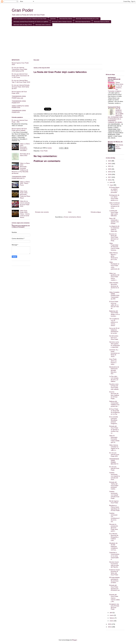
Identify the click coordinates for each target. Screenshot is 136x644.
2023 (110, 161)
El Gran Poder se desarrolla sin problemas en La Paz (114, 411)
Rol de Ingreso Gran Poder (114, 502)
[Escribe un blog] (62, 148)
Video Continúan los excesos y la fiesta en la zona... (114, 205)
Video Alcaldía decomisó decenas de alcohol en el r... (114, 286)
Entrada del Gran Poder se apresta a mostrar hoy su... (114, 429)
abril (111, 612)
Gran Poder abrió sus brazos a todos (113, 361)
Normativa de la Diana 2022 (25, 154)
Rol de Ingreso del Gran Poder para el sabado (19, 129)
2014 (110, 627)
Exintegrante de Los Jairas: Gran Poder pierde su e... (114, 197)
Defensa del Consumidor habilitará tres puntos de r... (114, 404)
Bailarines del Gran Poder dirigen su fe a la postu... (114, 313)
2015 (110, 624)
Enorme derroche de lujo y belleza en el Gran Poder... (114, 395)
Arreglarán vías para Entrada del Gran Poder (114, 606)
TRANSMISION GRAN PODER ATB (19, 111)
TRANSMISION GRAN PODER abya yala (19, 97)
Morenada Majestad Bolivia (82, 21)
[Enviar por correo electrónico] (60, 148)
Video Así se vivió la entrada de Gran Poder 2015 (25, 203)
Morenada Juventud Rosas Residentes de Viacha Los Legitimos (31, 21)
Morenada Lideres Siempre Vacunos (62, 21)
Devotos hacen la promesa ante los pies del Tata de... (114, 564)
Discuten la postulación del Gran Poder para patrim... (113, 527)
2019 (110, 172)
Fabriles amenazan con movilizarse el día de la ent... (114, 517)
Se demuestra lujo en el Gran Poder (113, 337)
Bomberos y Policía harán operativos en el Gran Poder (114, 508)
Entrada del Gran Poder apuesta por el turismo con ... (114, 588)
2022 (110, 163)
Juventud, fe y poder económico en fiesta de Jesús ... (114, 353)
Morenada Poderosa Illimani (101, 21)
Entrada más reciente (42, 212)
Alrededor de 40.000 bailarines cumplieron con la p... (113, 546)
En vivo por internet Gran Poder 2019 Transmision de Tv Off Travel (20, 75)
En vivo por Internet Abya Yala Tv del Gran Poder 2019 (21, 81)
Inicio (69, 212)
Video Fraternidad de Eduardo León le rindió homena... (114, 246)
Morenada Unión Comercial (43, 24)
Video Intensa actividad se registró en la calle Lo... (114, 447)
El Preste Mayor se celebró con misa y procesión (114, 190)
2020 (110, 169)
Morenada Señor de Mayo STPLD (23, 24)
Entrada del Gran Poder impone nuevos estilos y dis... (114, 598)
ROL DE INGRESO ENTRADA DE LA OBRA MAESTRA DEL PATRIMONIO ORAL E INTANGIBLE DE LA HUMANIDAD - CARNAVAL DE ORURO (115, 115)
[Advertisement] (68, 43)
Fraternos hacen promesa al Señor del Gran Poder (114, 572)
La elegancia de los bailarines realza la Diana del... (114, 228)
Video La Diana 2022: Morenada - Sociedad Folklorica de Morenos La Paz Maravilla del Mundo (21, 168)
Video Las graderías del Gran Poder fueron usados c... (114, 277)
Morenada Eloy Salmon (65, 18)
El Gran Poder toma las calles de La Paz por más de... (114, 305)
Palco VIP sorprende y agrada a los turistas (114, 221)
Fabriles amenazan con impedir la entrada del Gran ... (114, 476)
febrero (112, 618)
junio (111, 182)
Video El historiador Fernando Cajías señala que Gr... (114, 439)
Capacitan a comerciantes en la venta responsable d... (114, 556)
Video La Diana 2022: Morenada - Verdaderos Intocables (25, 147)
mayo (112, 185)
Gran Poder (22, 10)
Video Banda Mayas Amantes (119, 146)
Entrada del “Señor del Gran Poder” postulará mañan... (114, 485)
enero (112, 621)
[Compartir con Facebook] (66, 148)
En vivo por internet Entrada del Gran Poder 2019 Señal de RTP (20, 86)
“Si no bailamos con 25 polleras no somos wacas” (114, 322)
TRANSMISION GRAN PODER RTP (19, 102)
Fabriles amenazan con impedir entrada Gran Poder (114, 495)
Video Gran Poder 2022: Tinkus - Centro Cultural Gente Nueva (25, 214)
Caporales (53, 18)
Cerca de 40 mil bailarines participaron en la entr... (114, 330)
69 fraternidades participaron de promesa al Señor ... (114, 580)
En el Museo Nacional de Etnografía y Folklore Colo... (113, 537)
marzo (112, 615)
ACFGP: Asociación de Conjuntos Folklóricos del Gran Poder (30, 18)
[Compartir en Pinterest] (67, 148)
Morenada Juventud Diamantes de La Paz (87, 18)
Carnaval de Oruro (114, 107)
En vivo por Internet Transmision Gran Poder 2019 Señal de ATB (19, 69)
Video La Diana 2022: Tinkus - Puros (25, 183)
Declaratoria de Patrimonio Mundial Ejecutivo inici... (114, 370)
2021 (110, 166)
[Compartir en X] (64, 148)
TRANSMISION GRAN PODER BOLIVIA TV (19, 177)
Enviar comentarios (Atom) (72, 217)
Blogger (74, 640)
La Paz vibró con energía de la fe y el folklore (113, 379)
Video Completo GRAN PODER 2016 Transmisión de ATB (114, 295)
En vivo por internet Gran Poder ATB (114, 454)
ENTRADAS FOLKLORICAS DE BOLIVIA (114, 79)
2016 (110, 180)
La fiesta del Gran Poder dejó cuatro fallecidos (113, 213)
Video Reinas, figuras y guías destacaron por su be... (113, 256)
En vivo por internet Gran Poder (114, 468)
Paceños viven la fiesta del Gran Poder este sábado (114, 386)
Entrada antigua (96, 212)
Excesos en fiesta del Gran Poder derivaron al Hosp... (113, 237)
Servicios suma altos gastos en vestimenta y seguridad (114, 344)
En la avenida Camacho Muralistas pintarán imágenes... (113, 420)
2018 (110, 174)
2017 (110, 177)
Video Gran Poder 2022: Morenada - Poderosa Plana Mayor (25, 194)
